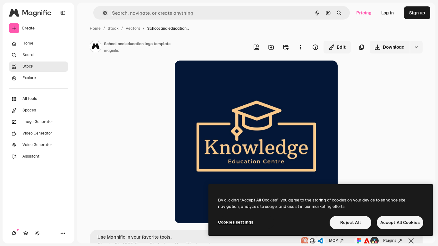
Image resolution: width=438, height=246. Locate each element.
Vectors (133, 28)
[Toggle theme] (37, 233)
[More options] (300, 47)
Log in (387, 13)
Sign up (417, 13)
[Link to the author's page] (95, 47)
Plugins (389, 240)
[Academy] (26, 233)
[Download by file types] (416, 47)
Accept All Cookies (400, 222)
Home (95, 28)
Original (216, 73)
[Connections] (14, 233)
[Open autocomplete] (102, 13)
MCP (333, 240)
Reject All (350, 222)
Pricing (364, 13)
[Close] (411, 241)
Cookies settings (235, 222)
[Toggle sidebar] (63, 13)
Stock (113, 28)
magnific (111, 50)
